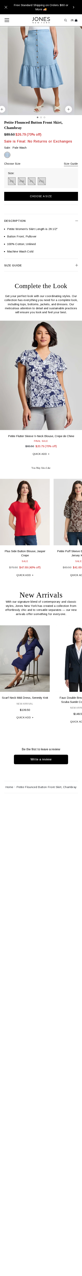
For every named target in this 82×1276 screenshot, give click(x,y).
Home (9, 787)
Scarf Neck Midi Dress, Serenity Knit (25, 697)
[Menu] (5, 20)
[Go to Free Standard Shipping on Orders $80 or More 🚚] (41, 7)
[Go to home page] (41, 20)
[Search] (65, 20)
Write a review (41, 759)
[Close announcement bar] (6, 7)
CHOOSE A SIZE (41, 196)
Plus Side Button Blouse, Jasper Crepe (25, 553)
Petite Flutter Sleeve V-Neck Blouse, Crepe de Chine (41, 436)
